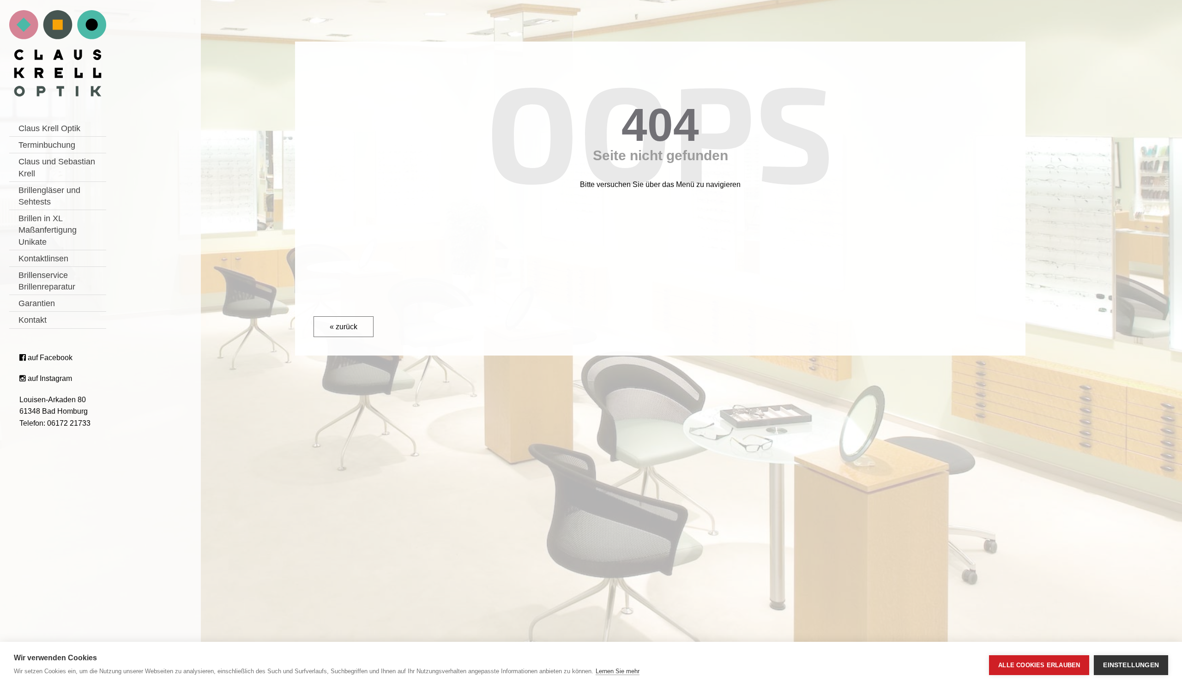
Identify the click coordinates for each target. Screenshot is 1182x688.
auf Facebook (49, 358)
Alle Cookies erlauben (1039, 665)
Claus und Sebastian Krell (56, 167)
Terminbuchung (46, 145)
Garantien (36, 303)
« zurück (343, 327)
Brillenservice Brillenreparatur (46, 281)
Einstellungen (1131, 665)
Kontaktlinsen (43, 258)
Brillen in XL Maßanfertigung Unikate (47, 230)
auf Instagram (49, 378)
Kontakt (32, 320)
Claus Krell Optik (49, 128)
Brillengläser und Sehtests (49, 196)
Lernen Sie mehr (617, 671)
